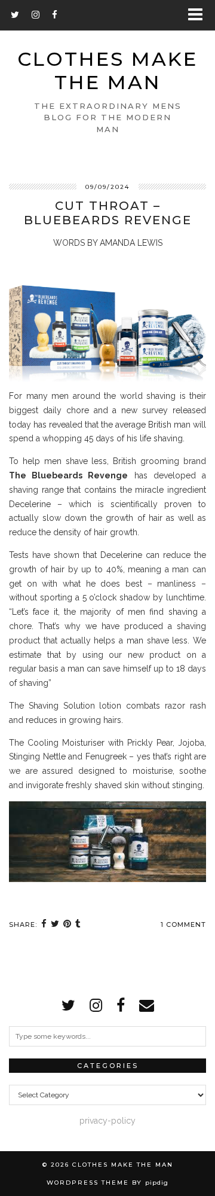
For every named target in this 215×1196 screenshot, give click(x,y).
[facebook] (120, 1005)
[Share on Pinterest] (67, 924)
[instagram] (96, 1005)
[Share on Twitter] (55, 924)
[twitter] (68, 1005)
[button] (199, 15)
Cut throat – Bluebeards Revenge (108, 213)
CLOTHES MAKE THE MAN (107, 70)
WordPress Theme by (107, 1182)
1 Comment (183, 924)
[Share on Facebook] (44, 924)
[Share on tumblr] (78, 924)
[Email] (146, 1005)
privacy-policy (107, 1120)
